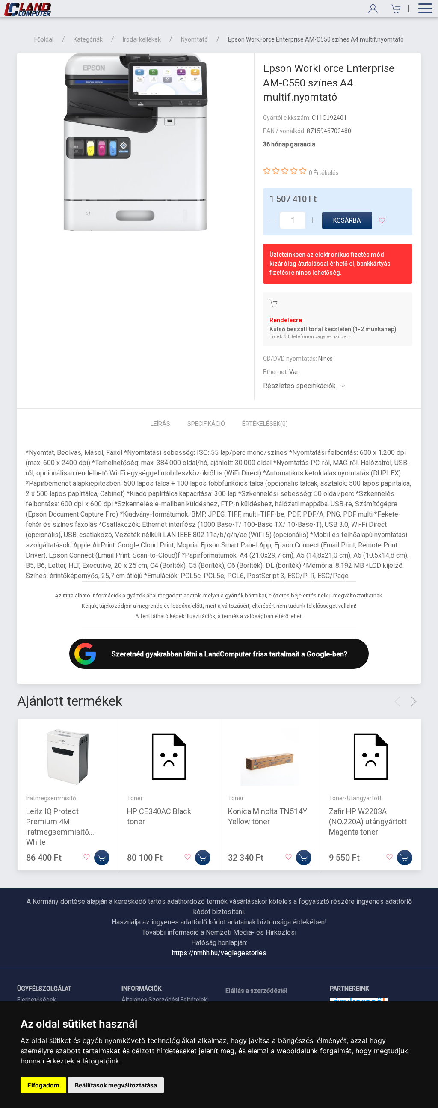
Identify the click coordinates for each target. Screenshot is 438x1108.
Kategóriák (88, 39)
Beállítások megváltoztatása (116, 1085)
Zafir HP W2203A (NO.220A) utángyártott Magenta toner (368, 821)
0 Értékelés (324, 172)
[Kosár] (393, 9)
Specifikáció (206, 423)
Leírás (160, 423)
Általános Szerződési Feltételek (164, 999)
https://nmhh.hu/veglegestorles (219, 953)
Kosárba (347, 220)
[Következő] (413, 701)
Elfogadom (43, 1085)
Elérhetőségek (36, 999)
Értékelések (265, 423)
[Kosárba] (102, 857)
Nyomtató (194, 39)
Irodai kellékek (142, 39)
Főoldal (43, 39)
